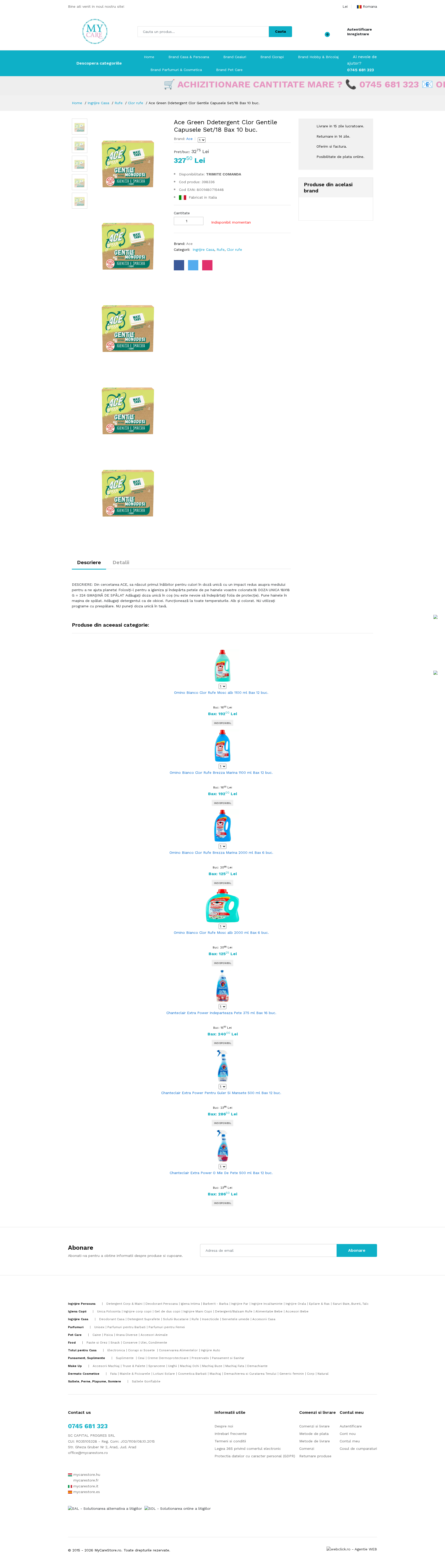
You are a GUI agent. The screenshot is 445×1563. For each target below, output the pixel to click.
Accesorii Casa (263, 1319)
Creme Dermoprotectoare (168, 1358)
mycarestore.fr (85, 1480)
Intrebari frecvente (231, 1434)
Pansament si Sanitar (228, 1358)
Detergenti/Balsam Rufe (233, 1311)
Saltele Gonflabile (146, 1381)
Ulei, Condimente (154, 1342)
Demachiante (257, 1366)
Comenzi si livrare (314, 1426)
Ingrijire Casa (98, 103)
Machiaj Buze (212, 1366)
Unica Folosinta (109, 1311)
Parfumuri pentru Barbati (126, 1327)
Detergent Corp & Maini (124, 1304)
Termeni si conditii (230, 1441)
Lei (345, 6)
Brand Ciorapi (272, 57)
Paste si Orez (97, 1342)
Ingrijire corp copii (137, 1311)
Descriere (89, 562)
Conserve (130, 1342)
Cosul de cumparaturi (358, 1448)
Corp (310, 1373)
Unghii (172, 1366)
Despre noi (224, 1426)
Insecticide (210, 1319)
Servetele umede (235, 1319)
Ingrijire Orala (296, 1304)
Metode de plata (314, 1434)
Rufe (119, 103)
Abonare (356, 1250)
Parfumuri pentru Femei (167, 1327)
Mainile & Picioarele (135, 1373)
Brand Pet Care (229, 70)
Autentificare (359, 29)
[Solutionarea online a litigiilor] (177, 1508)
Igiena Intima (190, 1304)
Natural (323, 1373)
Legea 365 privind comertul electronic (248, 1448)
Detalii (121, 562)
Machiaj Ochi (189, 1366)
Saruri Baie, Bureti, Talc (351, 1304)
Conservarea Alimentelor (178, 1350)
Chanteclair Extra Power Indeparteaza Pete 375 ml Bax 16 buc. (221, 1013)
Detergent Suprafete (143, 1319)
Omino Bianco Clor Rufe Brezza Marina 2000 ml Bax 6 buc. (221, 852)
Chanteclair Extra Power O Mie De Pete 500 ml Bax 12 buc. (221, 1173)
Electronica (116, 1350)
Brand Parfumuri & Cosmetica (176, 70)
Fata (113, 1373)
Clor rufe (135, 103)
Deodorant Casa (111, 1319)
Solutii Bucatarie (176, 1319)
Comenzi (306, 1448)
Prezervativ (200, 1358)
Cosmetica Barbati (192, 1373)
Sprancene (156, 1366)
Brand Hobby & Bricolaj (318, 57)
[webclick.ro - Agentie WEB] (352, 1549)
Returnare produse (315, 1456)
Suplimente (125, 1358)
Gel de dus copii (167, 1311)
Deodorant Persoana (162, 1304)
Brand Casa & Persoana (188, 57)
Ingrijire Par (239, 1304)
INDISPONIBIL (222, 723)
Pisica (108, 1335)
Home (149, 57)
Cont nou (348, 1434)
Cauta (280, 31)
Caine (96, 1335)
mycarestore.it (85, 1486)
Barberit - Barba (215, 1304)
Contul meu (350, 1441)
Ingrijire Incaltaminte (267, 1304)
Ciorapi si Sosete (142, 1350)
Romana (370, 6)
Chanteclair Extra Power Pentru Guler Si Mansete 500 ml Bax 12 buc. (221, 1093)
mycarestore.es (86, 1492)
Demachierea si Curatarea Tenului (250, 1373)
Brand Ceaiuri (234, 57)
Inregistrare (358, 34)
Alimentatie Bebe (269, 1311)
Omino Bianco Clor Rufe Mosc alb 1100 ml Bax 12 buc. (221, 692)
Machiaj (215, 1373)
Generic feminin (291, 1373)
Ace (189, 139)
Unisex (99, 1327)
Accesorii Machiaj (106, 1366)
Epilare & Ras (319, 1304)
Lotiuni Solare (164, 1373)
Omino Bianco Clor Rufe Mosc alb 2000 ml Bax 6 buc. (221, 932)
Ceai (141, 1358)
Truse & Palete (134, 1366)
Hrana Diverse (127, 1335)
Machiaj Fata (234, 1366)
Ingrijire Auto (210, 1350)
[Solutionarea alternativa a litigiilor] (105, 1508)
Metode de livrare (314, 1441)
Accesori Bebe (297, 1311)
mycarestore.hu (86, 1474)
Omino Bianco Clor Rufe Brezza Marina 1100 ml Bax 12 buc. (221, 772)
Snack (115, 1342)
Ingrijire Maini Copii (197, 1311)
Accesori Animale (154, 1335)
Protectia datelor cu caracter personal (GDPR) (255, 1456)
